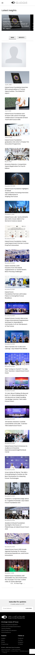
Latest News (7, 18)
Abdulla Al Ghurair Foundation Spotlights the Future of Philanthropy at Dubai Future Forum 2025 (17, 526)
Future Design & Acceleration (9, 630)
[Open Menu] (2, 3)
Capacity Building (5, 628)
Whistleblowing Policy (25, 651)
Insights (3, 638)
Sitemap (5, 652)
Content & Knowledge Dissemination (11, 626)
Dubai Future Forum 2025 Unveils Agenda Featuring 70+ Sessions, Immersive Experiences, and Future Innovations (16, 552)
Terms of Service (5, 651)
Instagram (20, 642)
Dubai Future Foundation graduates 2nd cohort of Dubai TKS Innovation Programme (17, 142)
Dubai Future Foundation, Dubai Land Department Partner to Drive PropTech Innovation (16, 243)
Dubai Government (5, 649)
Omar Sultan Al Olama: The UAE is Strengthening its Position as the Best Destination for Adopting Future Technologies (16, 475)
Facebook (20, 638)
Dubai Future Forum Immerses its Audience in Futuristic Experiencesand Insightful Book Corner (16, 449)
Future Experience (6, 632)
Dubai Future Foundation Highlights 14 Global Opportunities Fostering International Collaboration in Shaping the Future (17, 192)
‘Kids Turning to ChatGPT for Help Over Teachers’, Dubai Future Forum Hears (17, 371)
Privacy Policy (14, 651)
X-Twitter (20, 644)
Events (3, 642)
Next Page (20, 583)
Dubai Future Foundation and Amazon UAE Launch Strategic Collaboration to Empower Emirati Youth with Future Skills (16, 116)
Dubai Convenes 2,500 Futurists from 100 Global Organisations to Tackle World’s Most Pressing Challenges (15, 268)
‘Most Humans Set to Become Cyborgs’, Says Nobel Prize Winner (16, 347)
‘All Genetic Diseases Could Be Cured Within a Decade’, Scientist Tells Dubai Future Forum (16, 423)
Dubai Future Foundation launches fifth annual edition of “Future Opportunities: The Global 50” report (16, 90)
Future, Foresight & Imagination (9, 624)
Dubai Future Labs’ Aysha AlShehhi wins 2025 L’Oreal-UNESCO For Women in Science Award (16, 219)
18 (15, 583)
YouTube (20, 640)
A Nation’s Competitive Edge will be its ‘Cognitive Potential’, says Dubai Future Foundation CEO (17, 500)
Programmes (4, 644)
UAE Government (16, 649)
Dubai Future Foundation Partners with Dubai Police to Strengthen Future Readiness (15, 295)
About (3, 640)
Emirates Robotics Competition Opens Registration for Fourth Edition (15, 166)
